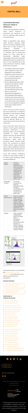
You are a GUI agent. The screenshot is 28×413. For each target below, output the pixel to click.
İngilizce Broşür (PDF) (10, 299)
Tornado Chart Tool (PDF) (11, 320)
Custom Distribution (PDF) (12, 331)
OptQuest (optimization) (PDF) (13, 307)
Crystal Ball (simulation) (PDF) (12, 303)
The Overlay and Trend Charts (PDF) (14, 346)
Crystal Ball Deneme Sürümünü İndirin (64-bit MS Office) (12, 289)
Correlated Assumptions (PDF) (13, 327)
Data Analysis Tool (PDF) (11, 314)
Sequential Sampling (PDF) (12, 336)
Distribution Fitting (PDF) (11, 329)
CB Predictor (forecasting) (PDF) (13, 305)
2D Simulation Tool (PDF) (11, 322)
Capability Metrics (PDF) (11, 334)
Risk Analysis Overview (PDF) (12, 309)
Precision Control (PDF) (11, 333)
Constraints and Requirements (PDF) (14, 348)
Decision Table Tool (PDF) (11, 316)
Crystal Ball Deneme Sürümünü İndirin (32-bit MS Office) (12, 283)
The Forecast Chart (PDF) (11, 340)
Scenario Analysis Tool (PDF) (12, 318)
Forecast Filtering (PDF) (11, 338)
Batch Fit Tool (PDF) (10, 312)
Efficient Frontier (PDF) (10, 324)
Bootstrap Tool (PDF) (10, 311)
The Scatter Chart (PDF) (11, 344)
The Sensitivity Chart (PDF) (12, 342)
